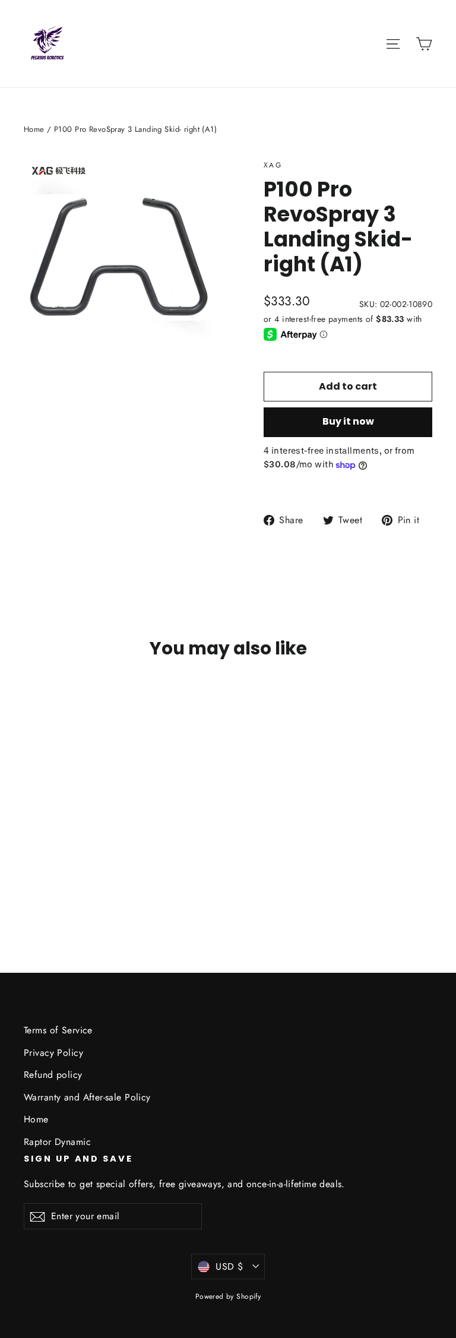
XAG (273, 165)
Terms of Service (58, 1030)
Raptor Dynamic (57, 1142)
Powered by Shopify (228, 1296)
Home (34, 129)
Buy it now (348, 421)
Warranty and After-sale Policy (87, 1097)
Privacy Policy (53, 1052)
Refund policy (53, 1074)
